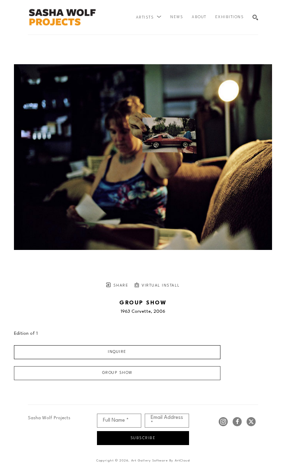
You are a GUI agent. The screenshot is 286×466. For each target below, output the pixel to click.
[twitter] (251, 421)
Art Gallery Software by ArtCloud (160, 460)
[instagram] (223, 421)
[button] (149, 17)
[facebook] (237, 421)
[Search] (255, 17)
